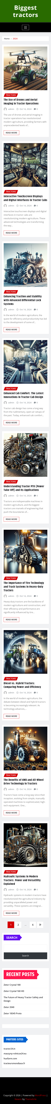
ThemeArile (30, 1099)
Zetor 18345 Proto (13, 1013)
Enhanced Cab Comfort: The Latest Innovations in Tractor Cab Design (24, 395)
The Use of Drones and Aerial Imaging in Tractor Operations (21, 102)
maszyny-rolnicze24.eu (15, 1053)
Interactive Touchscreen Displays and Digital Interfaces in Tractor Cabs (25, 198)
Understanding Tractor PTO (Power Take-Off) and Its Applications (24, 488)
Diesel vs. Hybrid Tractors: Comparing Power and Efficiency (22, 685)
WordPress (40, 1095)
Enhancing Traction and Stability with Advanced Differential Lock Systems (23, 300)
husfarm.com (10, 1058)
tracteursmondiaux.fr (14, 1063)
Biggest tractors (25, 11)
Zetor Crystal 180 (12, 984)
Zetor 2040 (9, 1007)
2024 (15, 38)
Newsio (18, 1099)
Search (11, 937)
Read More (11, 132)
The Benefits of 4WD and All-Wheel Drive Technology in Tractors (24, 782)
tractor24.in (9, 1048)
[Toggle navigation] (25, 27)
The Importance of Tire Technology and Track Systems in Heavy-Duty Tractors (24, 587)
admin (11, 109)
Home (7, 38)
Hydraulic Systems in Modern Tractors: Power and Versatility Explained (22, 880)
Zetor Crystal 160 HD (14, 991)
